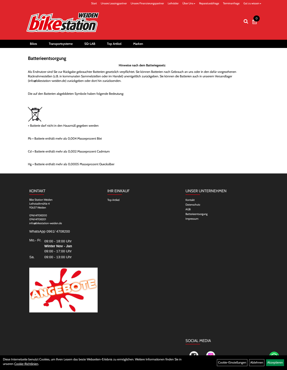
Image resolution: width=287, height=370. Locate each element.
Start (94, 3)
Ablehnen (256, 362)
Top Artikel (114, 44)
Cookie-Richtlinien (26, 364)
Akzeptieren (275, 362)
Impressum (191, 218)
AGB (188, 209)
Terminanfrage (231, 3)
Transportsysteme (61, 44)
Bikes (33, 44)
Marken (138, 44)
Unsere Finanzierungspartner (147, 3)
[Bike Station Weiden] (62, 22)
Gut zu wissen (251, 3)
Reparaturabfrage (209, 3)
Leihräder (173, 3)
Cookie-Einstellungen (232, 362)
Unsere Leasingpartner (114, 3)
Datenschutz (192, 204)
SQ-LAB (89, 44)
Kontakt (190, 200)
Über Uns (187, 3)
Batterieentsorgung (196, 214)
